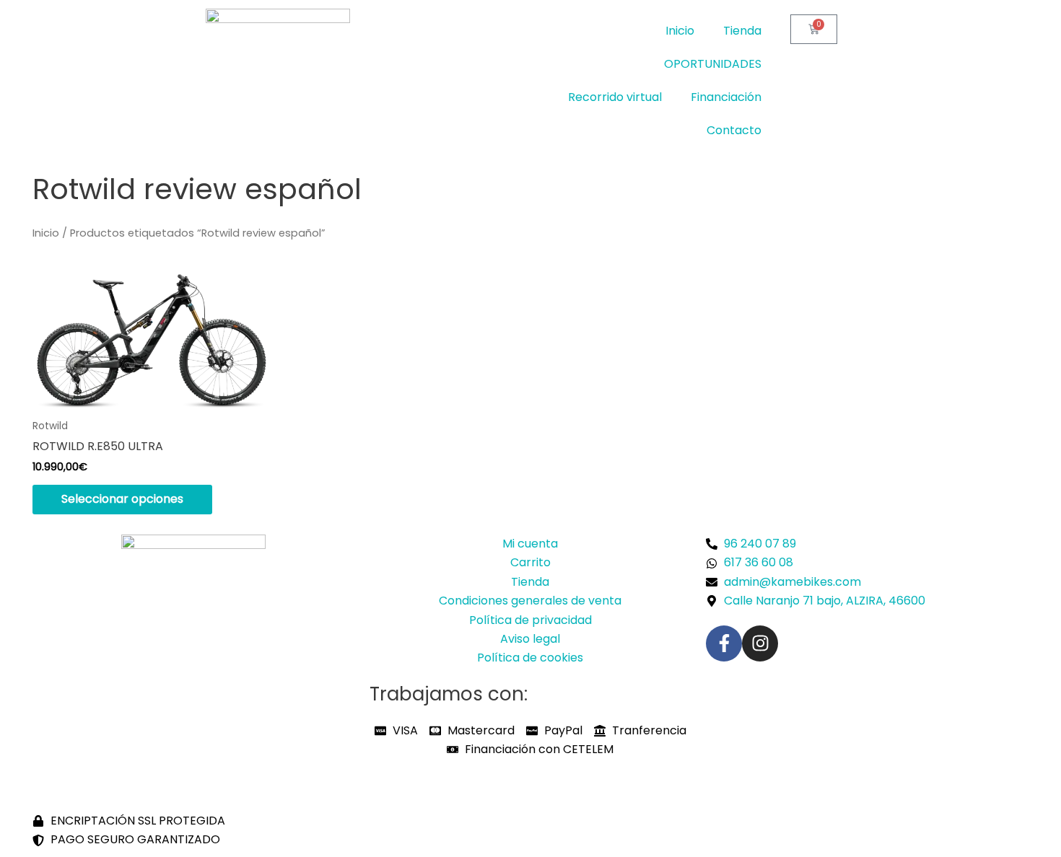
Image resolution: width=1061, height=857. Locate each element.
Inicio (679, 30)
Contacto (734, 130)
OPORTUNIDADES (712, 64)
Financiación (726, 97)
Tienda (742, 30)
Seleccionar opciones (122, 499)
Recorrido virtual (615, 97)
